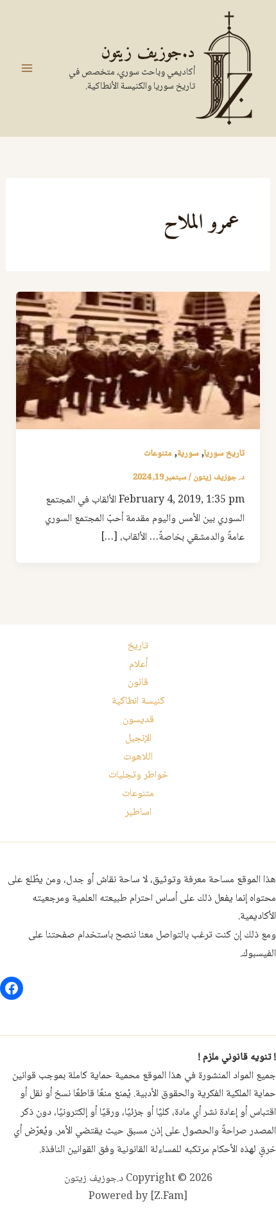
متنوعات (158, 453)
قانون (138, 682)
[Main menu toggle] (27, 68)
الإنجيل (138, 738)
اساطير (138, 812)
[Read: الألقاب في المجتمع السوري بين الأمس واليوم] (138, 360)
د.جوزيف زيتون (148, 53)
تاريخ (138, 646)
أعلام (138, 664)
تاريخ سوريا (224, 453)
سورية (188, 453)
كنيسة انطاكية (138, 701)
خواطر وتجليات (138, 775)
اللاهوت (138, 757)
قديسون (138, 720)
